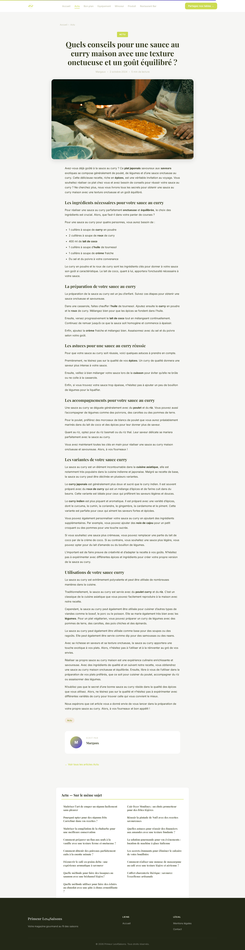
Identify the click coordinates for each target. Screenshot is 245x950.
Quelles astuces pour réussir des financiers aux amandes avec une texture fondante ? (152, 830)
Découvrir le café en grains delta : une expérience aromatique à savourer (85, 863)
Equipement (104, 5)
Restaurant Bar (148, 5)
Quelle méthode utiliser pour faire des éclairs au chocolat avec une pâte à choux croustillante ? (90, 887)
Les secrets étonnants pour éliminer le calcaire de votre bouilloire (154, 852)
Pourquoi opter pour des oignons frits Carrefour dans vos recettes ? (85, 819)
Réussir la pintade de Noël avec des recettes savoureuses (152, 819)
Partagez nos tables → (201, 5)
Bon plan (89, 5)
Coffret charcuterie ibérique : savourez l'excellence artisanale (149, 874)
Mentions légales (182, 923)
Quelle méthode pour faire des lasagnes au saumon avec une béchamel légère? (88, 874)
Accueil (66, 5)
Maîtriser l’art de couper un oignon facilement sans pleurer (90, 808)
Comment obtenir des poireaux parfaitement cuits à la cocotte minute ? (89, 852)
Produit (132, 5)
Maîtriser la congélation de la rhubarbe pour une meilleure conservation (89, 830)
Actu (77, 5)
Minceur (119, 5)
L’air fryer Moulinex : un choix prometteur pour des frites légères (151, 808)
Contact (177, 929)
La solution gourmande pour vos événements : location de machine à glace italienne (154, 841)
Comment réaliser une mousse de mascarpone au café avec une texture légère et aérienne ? (154, 863)
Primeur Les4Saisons (45, 918)
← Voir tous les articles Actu (82, 764)
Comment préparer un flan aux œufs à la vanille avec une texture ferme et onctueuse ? (89, 841)
